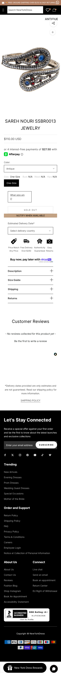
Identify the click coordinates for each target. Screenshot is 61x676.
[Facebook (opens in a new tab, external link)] (5, 454)
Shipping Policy (12, 520)
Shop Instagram (12, 591)
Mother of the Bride (14, 498)
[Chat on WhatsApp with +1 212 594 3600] (57, 2)
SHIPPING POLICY (30, 400)
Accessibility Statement (16, 601)
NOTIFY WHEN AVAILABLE (30, 215)
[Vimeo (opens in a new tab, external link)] (50, 454)
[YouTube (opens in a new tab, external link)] (35, 454)
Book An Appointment (15, 596)
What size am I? (17, 197)
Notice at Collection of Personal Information (27, 553)
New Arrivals (10, 472)
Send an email (40, 574)
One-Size (11, 183)
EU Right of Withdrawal (45, 591)
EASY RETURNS (48, 2)
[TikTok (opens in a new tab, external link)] (42, 454)
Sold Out (30, 210)
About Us (9, 569)
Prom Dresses (11, 482)
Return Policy (11, 515)
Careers (8, 542)
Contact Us (10, 574)
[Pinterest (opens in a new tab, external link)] (27, 454)
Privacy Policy (11, 531)
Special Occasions (13, 493)
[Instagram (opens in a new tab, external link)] (20, 454)
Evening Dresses (12, 477)
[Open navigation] (4, 10)
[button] (30, 341)
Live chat (37, 569)
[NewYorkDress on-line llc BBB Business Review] (26, 610)
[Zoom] (52, 32)
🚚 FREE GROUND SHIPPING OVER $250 (22, 2)
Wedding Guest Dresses (16, 488)
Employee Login (12, 547)
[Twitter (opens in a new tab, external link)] (12, 454)
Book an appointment (44, 580)
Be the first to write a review (30, 341)
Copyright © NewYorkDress (30, 633)
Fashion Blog (10, 585)
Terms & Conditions (14, 537)
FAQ (6, 526)
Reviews (8, 580)
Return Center (40, 585)
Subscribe (46, 445)
